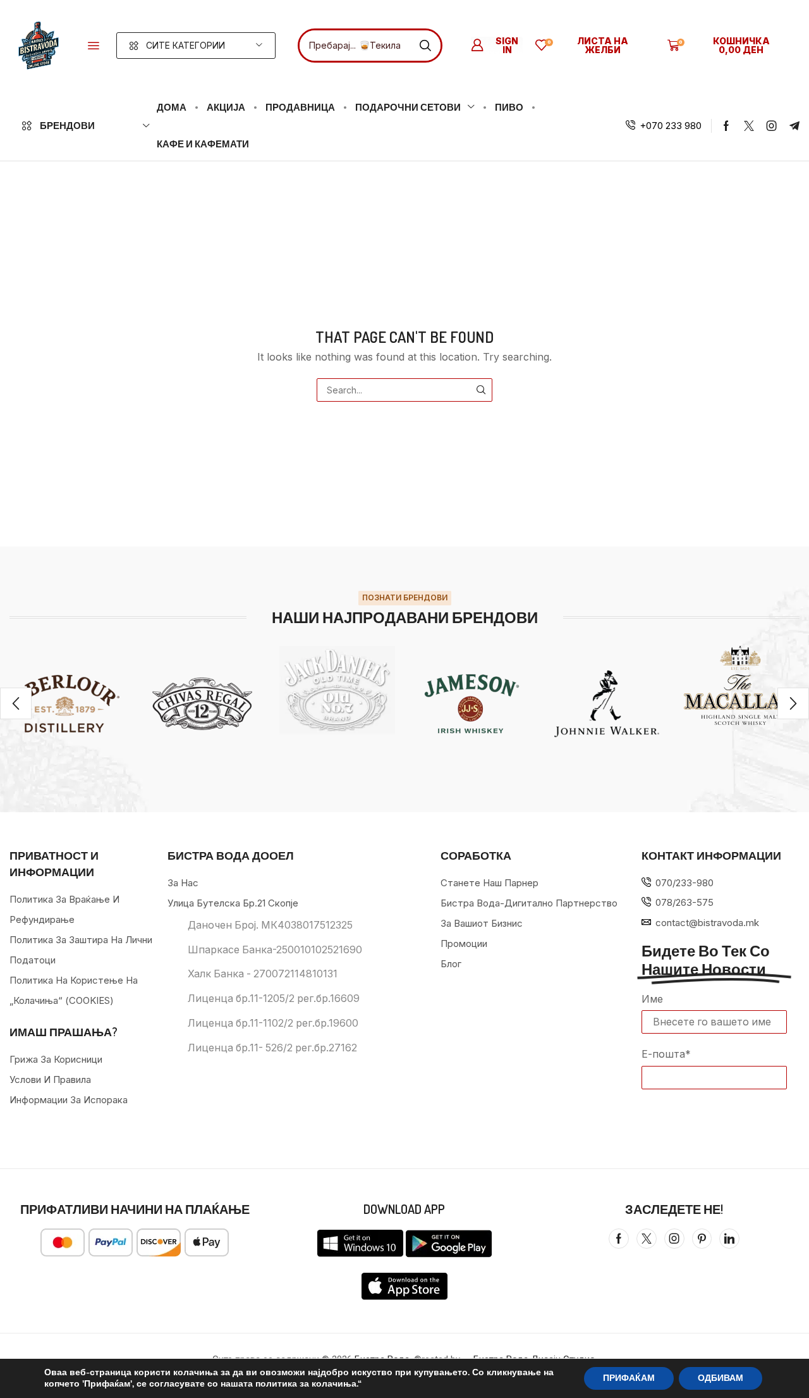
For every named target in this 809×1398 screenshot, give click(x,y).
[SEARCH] (480, 390)
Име (652, 999)
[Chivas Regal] (202, 704)
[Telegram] (794, 126)
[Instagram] (772, 126)
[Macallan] (742, 685)
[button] (93, 45)
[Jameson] (472, 704)
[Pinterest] (702, 1238)
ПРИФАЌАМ (629, 1378)
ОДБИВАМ (720, 1378)
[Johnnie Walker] (606, 704)
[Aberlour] (67, 704)
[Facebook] (726, 126)
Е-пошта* (666, 1054)
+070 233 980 (671, 126)
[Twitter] (749, 126)
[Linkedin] (729, 1238)
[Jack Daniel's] (337, 690)
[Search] (425, 45)
